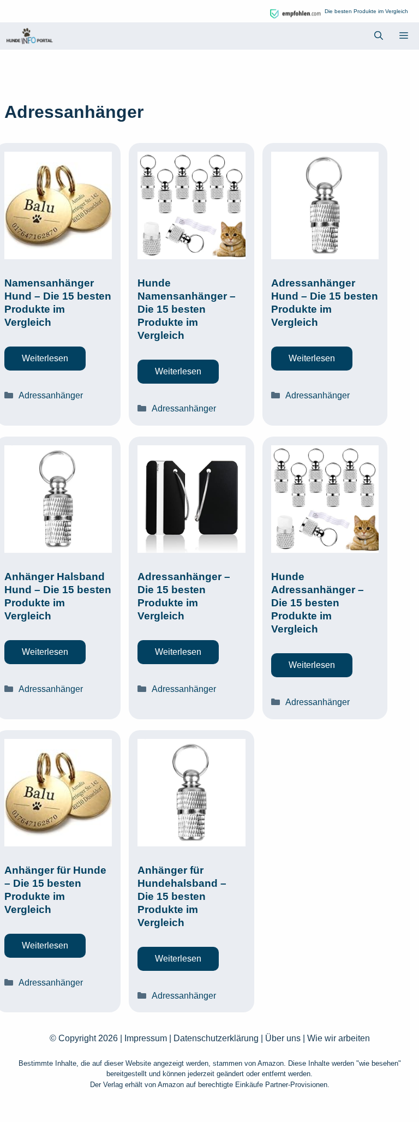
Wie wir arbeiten (338, 1038)
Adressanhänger (51, 395)
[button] (378, 36)
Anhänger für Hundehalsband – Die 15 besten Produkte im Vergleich (181, 896)
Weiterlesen (45, 358)
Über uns (283, 1038)
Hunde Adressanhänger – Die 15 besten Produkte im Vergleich (317, 603)
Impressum (145, 1038)
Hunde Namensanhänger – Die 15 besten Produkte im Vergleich (186, 309)
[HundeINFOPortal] (29, 36)
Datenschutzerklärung (216, 1038)
